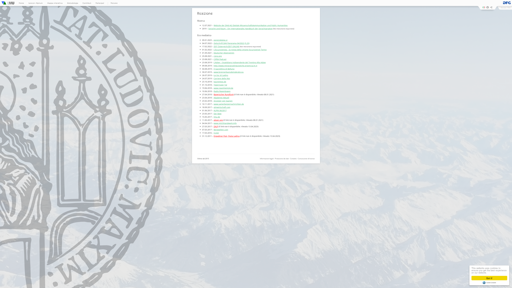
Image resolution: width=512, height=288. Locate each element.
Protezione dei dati (282, 158)
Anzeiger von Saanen (223, 101)
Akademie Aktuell (221, 97)
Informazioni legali (267, 158)
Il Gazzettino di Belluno (224, 69)
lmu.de (217, 117)
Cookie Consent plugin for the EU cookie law (489, 282)
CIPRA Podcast (220, 59)
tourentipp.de (220, 81)
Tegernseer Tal (220, 85)
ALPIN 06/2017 (220, 110)
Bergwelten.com (221, 129)
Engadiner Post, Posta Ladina (227, 136)
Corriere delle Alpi (222, 78)
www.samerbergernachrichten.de (229, 104)
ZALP (216, 126)
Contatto (293, 158)
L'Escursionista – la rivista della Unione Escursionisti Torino (240, 49)
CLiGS (216, 133)
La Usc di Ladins (221, 75)
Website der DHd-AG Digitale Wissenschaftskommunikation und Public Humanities (251, 25)
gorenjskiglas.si (220, 40)
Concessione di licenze (306, 158)
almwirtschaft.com (222, 107)
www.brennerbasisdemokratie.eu (229, 72)
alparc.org (218, 120)
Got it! (489, 278)
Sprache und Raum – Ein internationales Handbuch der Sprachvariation (240, 28)
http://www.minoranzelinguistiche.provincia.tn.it (235, 65)
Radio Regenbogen (222, 91)
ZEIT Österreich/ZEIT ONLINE (226, 46)
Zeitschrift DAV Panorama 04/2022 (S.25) (231, 43)
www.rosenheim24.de (223, 88)
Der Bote (217, 113)
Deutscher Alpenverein (224, 53)
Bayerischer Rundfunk (224, 94)
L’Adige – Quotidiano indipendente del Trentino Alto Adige (240, 62)
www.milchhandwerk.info (225, 123)
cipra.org (218, 56)
